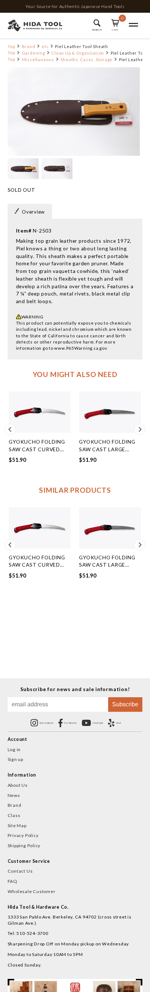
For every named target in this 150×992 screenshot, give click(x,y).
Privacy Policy (23, 835)
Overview (33, 212)
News (14, 795)
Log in (14, 749)
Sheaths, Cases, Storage (86, 59)
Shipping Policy (24, 845)
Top (11, 46)
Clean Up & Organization (77, 53)
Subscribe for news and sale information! (75, 689)
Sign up (15, 759)
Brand (28, 46)
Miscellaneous (38, 59)
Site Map (17, 825)
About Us (18, 785)
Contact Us (20, 871)
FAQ (12, 881)
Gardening (33, 53)
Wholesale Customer (32, 891)
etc (45, 46)
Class (14, 815)
